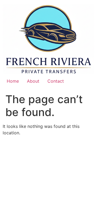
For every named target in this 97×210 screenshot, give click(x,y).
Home (13, 81)
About (33, 81)
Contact (55, 81)
